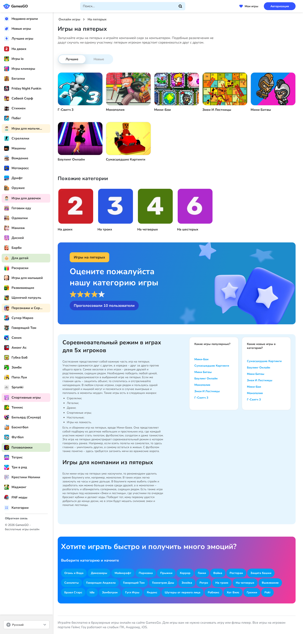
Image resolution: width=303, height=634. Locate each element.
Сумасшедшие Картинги (211, 366)
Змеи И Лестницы (207, 391)
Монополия (202, 385)
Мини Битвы (203, 372)
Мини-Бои (201, 359)
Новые (99, 59)
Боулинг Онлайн (206, 378)
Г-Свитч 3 (201, 398)
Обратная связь (16, 518)
